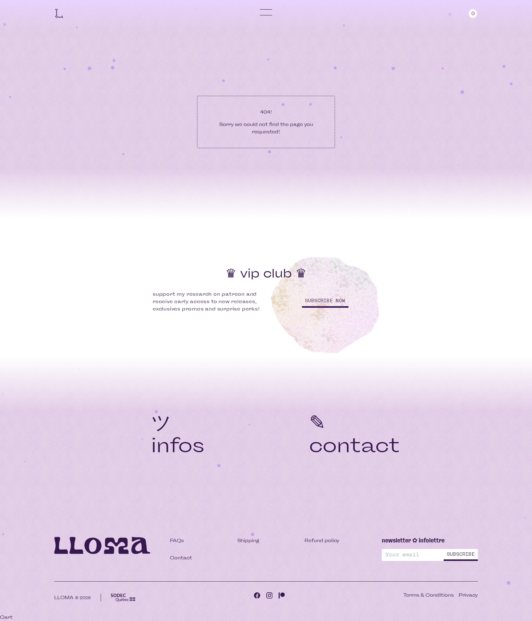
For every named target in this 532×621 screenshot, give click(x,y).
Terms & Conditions (428, 595)
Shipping (248, 540)
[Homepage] (59, 13)
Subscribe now (325, 301)
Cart (6, 617)
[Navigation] (266, 12)
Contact (181, 558)
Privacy (468, 595)
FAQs (177, 540)
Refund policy (321, 540)
